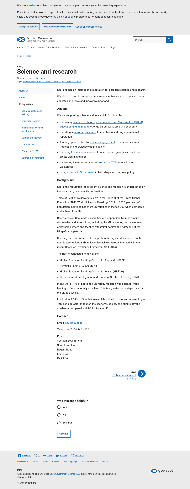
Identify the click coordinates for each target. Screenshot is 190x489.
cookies (31, 5)
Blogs (112, 47)
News (41, 47)
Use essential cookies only (57, 26)
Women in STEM (30, 151)
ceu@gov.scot (73, 322)
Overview (23, 91)
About (20, 47)
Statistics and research (76, 47)
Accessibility (22, 462)
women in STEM (108, 162)
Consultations (98, 47)
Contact (45, 462)
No (64, 414)
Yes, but (67, 422)
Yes (65, 407)
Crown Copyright (70, 462)
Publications (54, 47)
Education (56, 81)
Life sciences (28, 144)
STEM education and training (32, 113)
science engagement (102, 142)
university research (85, 132)
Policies (28, 56)
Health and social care (71, 81)
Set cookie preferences (88, 26)
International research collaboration (32, 129)
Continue (63, 433)
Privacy (105, 462)
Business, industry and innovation (37, 81)
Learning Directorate (36, 78)
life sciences (78, 152)
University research (31, 121)
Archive (34, 462)
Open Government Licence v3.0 (65, 474)
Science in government (33, 157)
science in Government (80, 172)
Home (19, 56)
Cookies (55, 462)
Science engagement (32, 137)
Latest (22, 97)
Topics (30, 47)
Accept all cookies (28, 26)
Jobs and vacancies (89, 462)
